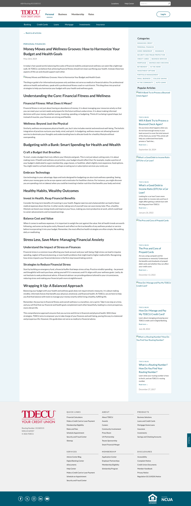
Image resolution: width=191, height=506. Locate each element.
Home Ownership (144, 51)
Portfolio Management (147, 75)
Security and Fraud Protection (151, 55)
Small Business (143, 78)
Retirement (142, 67)
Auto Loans (161, 82)
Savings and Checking (159, 63)
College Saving (160, 78)
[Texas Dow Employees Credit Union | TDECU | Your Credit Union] (31, 16)
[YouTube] (47, 498)
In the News (155, 67)
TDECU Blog (144, 117)
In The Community (145, 82)
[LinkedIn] (40, 498)
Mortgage (141, 63)
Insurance (159, 51)
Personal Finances (34, 44)
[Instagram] (34, 498)
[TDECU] (39, 417)
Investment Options (146, 71)
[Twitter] (27, 498)
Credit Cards (143, 59)
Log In (163, 14)
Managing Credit (145, 43)
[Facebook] (20, 498)
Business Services (159, 59)
